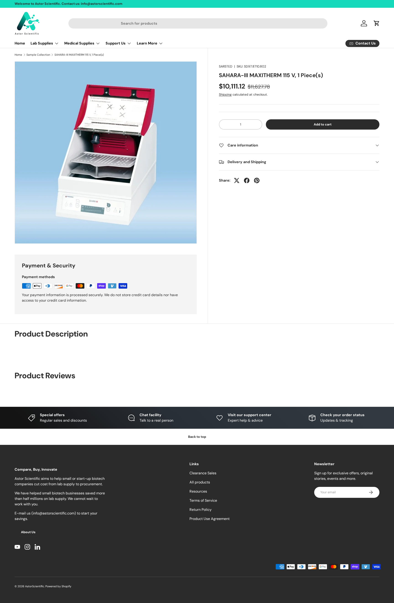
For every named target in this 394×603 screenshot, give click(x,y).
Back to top (197, 437)
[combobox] (198, 23)
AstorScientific (34, 586)
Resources (198, 491)
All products (199, 482)
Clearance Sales (202, 473)
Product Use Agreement (209, 518)
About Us (28, 532)
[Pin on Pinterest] (257, 180)
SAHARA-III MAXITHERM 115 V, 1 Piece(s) (79, 54)
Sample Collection (38, 54)
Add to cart (323, 124)
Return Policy (200, 509)
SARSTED (225, 66)
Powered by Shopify (58, 586)
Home (20, 43)
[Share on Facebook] (247, 180)
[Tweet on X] (237, 180)
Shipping (225, 94)
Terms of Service (203, 500)
